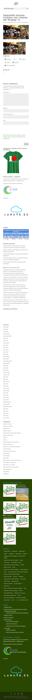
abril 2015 (5, 395)
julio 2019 (5, 365)
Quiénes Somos (8, 607)
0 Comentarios (24, 22)
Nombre (5, 108)
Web (4, 120)
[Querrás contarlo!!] (22, 508)
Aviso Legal (7, 628)
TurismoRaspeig (9, 22)
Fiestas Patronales (8, 444)
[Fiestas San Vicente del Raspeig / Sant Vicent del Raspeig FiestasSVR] (9, 525)
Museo (25, 588)
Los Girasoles (23, 578)
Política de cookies (11, 630)
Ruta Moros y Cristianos (9, 464)
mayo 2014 (6, 413)
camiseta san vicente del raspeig (11, 560)
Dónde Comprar (7, 430)
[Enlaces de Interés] (22, 521)
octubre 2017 (6, 374)
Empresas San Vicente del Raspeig (12, 433)
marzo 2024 (6, 343)
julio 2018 (5, 368)
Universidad (6, 471)
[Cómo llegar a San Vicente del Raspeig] (9, 538)
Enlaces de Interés (8, 617)
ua (16, 600)
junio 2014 (5, 411)
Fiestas (5, 440)
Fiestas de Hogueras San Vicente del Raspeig (18, 571)
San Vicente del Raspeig (20, 597)
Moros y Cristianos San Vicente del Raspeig (13, 588)
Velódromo (6, 474)
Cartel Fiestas (7, 562)
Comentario (6, 92)
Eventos (5, 437)
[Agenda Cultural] (9, 490)
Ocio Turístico (6, 455)
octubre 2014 (6, 404)
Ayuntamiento (19, 553)
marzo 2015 (6, 397)
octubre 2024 (6, 334)
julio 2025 (5, 329)
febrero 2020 (6, 363)
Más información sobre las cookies (15, 632)
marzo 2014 (6, 418)
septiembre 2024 (7, 336)
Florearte (15, 576)
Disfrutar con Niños (8, 426)
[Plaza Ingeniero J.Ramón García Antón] (9, 516)
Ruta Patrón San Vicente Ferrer (11, 467)
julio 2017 (5, 377)
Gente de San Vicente (11, 623)
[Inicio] (9, 508)
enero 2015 (6, 399)
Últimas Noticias (7, 469)
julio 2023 (5, 345)
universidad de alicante (23, 600)
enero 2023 (6, 349)
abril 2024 (5, 340)
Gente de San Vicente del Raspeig (11, 446)
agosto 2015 (6, 390)
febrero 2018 (6, 372)
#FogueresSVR (22, 551)
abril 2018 (5, 370)
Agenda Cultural (7, 424)
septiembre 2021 (7, 361)
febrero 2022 (6, 356)
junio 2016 (5, 384)
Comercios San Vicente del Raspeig (11, 564)
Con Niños (22, 564)
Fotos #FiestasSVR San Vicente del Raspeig (17, 613)
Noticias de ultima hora (12, 267)
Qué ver (19, 595)
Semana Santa (7, 600)
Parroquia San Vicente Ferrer (10, 595)
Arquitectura (11, 553)
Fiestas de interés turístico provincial (12, 574)
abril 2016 (5, 386)
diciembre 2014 (7, 402)
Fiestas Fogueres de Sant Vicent (11, 442)
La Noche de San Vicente (9, 451)
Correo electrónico (8, 114)
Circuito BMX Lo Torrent (16, 562)
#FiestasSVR (14, 551)
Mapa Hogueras (15, 581)
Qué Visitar (6, 458)
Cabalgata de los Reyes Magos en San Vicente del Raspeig (14, 557)
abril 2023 (5, 347)
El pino (13, 567)
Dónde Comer (6, 428)
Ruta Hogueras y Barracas (9, 462)
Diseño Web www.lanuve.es (22, 698)
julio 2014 (5, 409)
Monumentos (6, 453)
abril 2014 (5, 415)
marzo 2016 (6, 388)
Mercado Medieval (18, 583)
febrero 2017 (6, 381)
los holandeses (7, 581)
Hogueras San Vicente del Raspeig (11, 578)
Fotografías (21, 576)
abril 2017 (5, 379)
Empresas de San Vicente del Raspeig (15, 626)
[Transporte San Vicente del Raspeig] (22, 486)
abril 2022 (5, 354)
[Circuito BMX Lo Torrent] (22, 494)
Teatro (12, 600)
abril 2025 (5, 331)
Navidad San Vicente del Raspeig (11, 590)
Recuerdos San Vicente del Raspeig (12, 460)
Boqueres (25, 553)
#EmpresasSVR (7, 551)
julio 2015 (5, 393)
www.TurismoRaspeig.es (11, 696)
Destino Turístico (7, 567)
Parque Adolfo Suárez (8, 593)
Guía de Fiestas (7, 449)
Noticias (21, 590)
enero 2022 (6, 359)
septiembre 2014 (7, 406)
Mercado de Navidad (8, 583)
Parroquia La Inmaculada (20, 593)
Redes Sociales (8, 619)
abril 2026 (5, 327)
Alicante (5, 553)
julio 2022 (5, 352)
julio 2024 (5, 338)
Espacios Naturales (8, 435)
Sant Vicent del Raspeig (9, 597)
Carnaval (21, 560)
